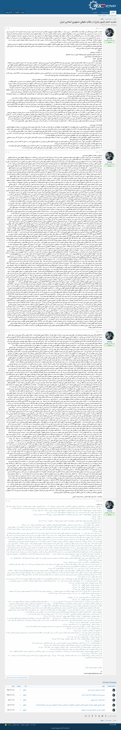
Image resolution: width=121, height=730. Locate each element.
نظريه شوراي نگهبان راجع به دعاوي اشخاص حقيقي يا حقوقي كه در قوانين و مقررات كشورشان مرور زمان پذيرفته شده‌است (70, 705)
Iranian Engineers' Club (60, 728)
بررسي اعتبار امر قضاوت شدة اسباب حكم (93, 695)
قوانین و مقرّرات (25, 725)
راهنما (9, 725)
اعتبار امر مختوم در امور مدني (96, 690)
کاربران (95, 12)
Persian (112, 725)
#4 (6, 501)
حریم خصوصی (15, 725)
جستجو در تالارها (102, 16)
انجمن (113, 12)
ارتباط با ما (32, 725)
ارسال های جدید (112, 16)
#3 (6, 332)
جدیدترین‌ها (104, 12)
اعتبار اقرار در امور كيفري (98, 700)
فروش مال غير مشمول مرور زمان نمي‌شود (93, 710)
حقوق (24, 690)
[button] (100, 12)
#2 (6, 152)
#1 (6, 28)
